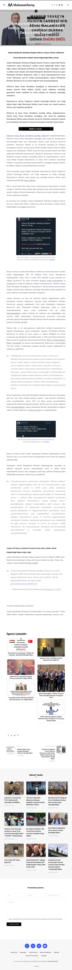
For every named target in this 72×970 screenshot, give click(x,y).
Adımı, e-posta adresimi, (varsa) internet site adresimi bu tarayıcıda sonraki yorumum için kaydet (35, 919)
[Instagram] (39, 946)
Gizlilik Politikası (32, 955)
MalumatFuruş (53, 961)
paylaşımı (52, 259)
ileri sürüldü (33, 563)
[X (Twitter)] (33, 946)
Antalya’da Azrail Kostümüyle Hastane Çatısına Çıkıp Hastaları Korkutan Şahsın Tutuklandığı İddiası (56, 864)
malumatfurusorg (28, 38)
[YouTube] (45, 946)
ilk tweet (46, 442)
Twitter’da (11, 283)
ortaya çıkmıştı (29, 180)
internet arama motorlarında (51, 280)
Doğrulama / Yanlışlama (36, 18)
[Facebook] (8, 735)
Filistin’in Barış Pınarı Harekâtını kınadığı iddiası (27, 136)
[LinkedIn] (14, 735)
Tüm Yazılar (33, 952)
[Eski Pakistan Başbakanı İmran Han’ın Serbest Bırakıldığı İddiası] (58, 819)
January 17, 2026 (53, 589)
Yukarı (36, 966)
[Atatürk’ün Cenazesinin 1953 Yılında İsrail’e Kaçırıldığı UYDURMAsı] (14, 788)
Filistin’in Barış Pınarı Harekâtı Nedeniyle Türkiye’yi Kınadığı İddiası (25, 751)
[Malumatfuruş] (21, 5)
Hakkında (23, 952)
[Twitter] (11, 735)
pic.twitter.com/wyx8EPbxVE (24, 583)
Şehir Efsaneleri (45, 952)
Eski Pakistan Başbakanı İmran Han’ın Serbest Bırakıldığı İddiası (56, 830)
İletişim (43, 955)
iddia (23, 207)
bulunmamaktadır (13, 313)
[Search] (67, 5)
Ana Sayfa (14, 952)
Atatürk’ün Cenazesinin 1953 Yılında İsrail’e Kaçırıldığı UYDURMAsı (12, 800)
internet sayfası (35, 410)
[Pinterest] (17, 735)
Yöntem (56, 952)
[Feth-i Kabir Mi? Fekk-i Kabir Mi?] (14, 850)
